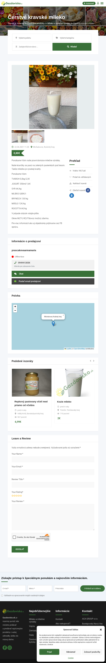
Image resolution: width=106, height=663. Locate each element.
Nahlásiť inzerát (79, 183)
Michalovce (38, 147)
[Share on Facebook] (88, 190)
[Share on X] (71, 195)
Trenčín (63, 410)
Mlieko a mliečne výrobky (36, 620)
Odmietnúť (70, 652)
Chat (20, 274)
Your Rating (17, 492)
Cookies (71, 658)
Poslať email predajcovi (29, 281)
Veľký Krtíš (21, 414)
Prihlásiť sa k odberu (92, 588)
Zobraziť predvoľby (92, 652)
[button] (101, 629)
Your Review (18, 501)
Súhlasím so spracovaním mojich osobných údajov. (24, 595)
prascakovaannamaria (24, 250)
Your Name (17, 454)
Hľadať (73, 46)
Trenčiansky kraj (73, 410)
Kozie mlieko (64, 401)
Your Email (17, 466)
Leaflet (68, 348)
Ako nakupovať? (63, 623)
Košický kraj (49, 147)
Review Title (18, 479)
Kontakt (59, 619)
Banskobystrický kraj (35, 414)
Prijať (49, 652)
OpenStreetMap (79, 348)
